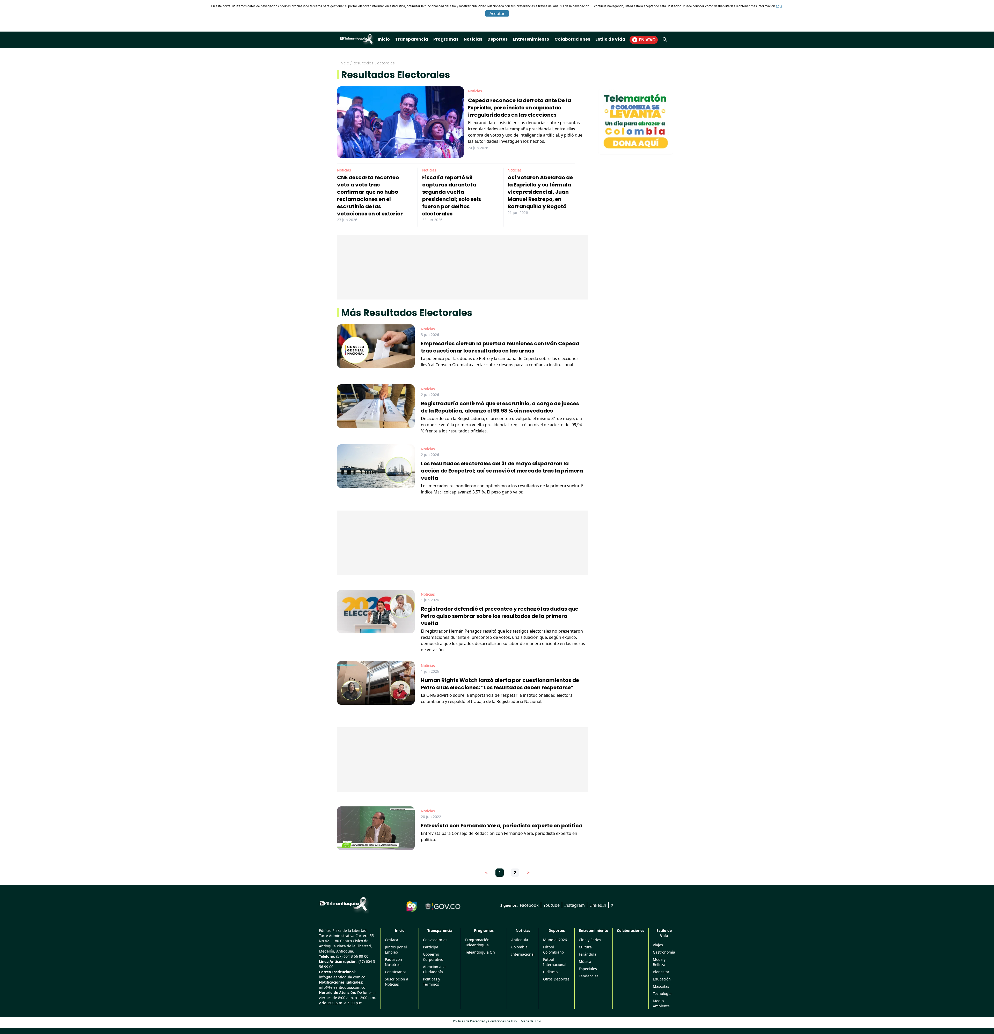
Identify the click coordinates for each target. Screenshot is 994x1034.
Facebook (529, 905)
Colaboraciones (572, 39)
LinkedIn (597, 905)
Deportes (497, 39)
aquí (779, 6)
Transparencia (411, 39)
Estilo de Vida (610, 39)
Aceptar (497, 13)
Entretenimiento (531, 39)
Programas (445, 39)
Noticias (473, 39)
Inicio (384, 39)
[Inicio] (344, 904)
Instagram (574, 905)
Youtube (551, 905)
